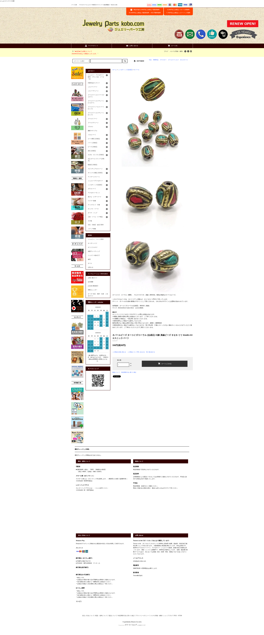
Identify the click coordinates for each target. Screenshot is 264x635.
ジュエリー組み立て (94, 255)
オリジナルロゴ (92, 247)
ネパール (136, 69)
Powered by (121, 625)
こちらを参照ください (101, 488)
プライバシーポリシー (142, 615)
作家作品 (155, 60)
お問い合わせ (133, 45)
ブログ (166, 51)
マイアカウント (93, 45)
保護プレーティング (94, 251)
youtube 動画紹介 (93, 286)
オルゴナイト (184, 60)
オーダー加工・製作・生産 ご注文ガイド (98, 295)
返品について (116, 372)
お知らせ (90, 267)
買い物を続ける (150, 352)
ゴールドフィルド (173, 60)
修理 (89, 259)
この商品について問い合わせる (136, 352)
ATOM (180, 615)
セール (90, 263)
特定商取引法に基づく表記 (128, 372)
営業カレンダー (92, 290)
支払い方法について (88, 615)
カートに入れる (166, 364)
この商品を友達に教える (119, 352)
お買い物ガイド (92, 278)
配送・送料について (101, 615)
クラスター (163, 60)
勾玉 (150, 60)
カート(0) (174, 45)
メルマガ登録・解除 (176, 51)
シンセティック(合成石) (125, 69)
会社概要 (90, 282)
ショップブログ (168, 615)
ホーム (114, 69)
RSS (175, 615)
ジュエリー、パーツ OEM (95, 239)
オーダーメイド (92, 243)
